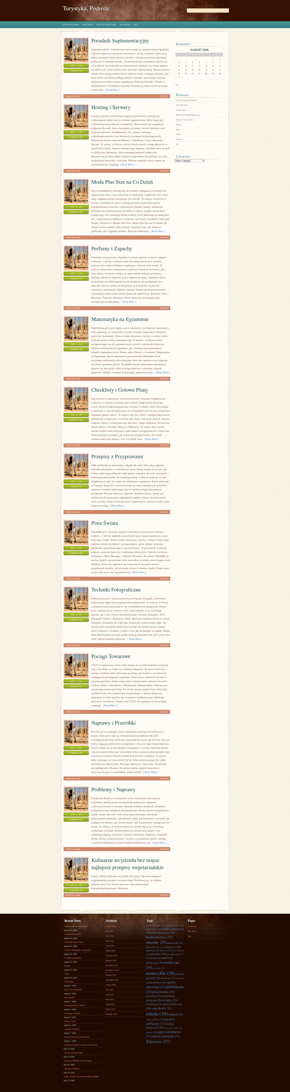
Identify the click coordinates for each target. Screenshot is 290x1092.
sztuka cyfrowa (154, 1019)
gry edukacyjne (174, 954)
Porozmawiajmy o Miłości (74, 1005)
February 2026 (111, 955)
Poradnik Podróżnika (72, 934)
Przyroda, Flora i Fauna (73, 942)
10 (179, 66)
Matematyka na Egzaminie (120, 318)
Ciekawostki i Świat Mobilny (76, 926)
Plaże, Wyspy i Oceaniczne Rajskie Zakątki (81, 1076)
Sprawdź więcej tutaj (184, 119)
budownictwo (159, 937)
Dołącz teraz (181, 109)
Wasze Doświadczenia (73, 1052)
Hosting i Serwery (111, 107)
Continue (164, 96)
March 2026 (110, 950)
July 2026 (109, 931)
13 (199, 66)
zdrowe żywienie (166, 1036)
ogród (180, 978)
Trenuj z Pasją (70, 1021)
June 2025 (110, 994)
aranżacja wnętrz (175, 925)
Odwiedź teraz (181, 105)
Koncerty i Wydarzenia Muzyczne (77, 1060)
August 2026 (111, 926)
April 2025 (110, 1004)
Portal (178, 124)
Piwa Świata (104, 522)
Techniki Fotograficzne (116, 589)
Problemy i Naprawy (113, 789)
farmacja (166, 950)
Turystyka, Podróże (86, 8)
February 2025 (111, 1014)
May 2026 (110, 940)
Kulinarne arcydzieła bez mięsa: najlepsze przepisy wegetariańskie (127, 863)
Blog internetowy (106, 25)
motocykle (160, 973)
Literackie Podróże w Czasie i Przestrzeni (80, 1044)
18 (186, 69)
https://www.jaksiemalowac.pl (188, 114)
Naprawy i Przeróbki (113, 722)
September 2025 (112, 979)
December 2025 (112, 965)
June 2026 (110, 936)
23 (220, 69)
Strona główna (71, 25)
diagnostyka (175, 942)
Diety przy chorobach (73, 989)
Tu (177, 144)
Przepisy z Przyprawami (117, 456)
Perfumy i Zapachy (111, 248)
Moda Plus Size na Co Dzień (122, 181)
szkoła (157, 1013)
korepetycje (153, 957)
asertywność (153, 929)
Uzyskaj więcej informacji (186, 100)
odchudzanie (168, 978)
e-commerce (171, 947)
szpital (175, 1014)
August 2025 (111, 984)
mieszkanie (158, 968)
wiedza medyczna (160, 1025)
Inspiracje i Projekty (72, 1013)
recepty (170, 1000)
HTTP (178, 134)
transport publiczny (160, 1021)
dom (158, 947)
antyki (150, 925)
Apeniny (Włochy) (71, 1029)
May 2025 (110, 999)
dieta (150, 947)
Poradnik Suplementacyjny (120, 40)
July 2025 (109, 989)
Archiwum (125, 25)
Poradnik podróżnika (72, 957)
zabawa (151, 1032)
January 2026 (111, 960)
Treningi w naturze (71, 1068)
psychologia (154, 995)
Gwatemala (68, 981)
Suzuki (67, 965)
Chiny (66, 973)
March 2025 (110, 1009)
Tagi (135, 25)
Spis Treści (88, 25)
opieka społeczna (156, 982)
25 (186, 73)
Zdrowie (158, 1041)
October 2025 (111, 975)
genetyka (157, 954)
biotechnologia (163, 933)
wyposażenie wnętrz (173, 1028)
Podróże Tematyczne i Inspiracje (77, 950)
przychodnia (163, 991)
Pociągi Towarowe (110, 656)
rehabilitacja (154, 1004)
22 (213, 69)
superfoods (161, 1008)
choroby (156, 942)
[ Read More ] (111, 89)
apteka (160, 925)
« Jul (176, 84)
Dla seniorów (69, 997)
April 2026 (110, 945)
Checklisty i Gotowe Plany (119, 389)
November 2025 (112, 970)
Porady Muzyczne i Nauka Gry (76, 1036)
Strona (178, 139)
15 (213, 66)
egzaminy (152, 950)
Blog (178, 129)
